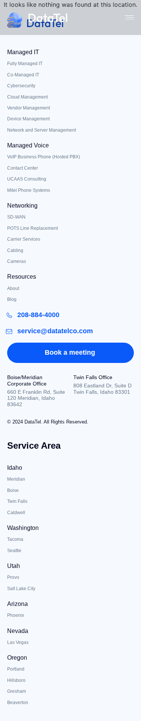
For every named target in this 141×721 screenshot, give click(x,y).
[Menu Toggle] (129, 17)
